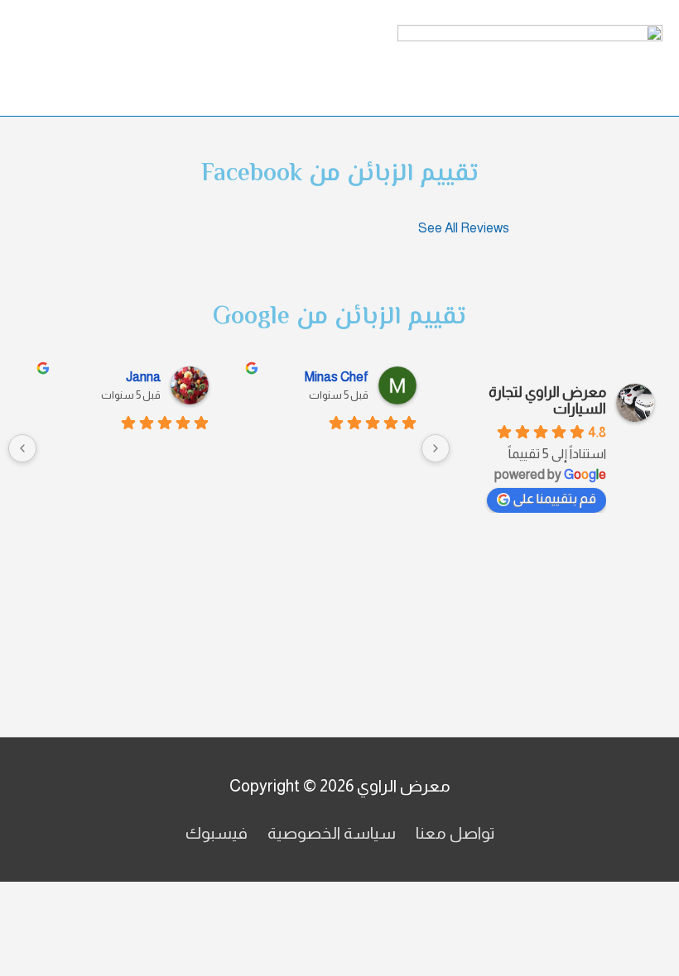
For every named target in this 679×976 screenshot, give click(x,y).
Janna (143, 377)
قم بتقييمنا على (554, 498)
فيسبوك (216, 833)
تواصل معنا (455, 833)
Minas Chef (336, 377)
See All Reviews (463, 228)
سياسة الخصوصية (331, 833)
